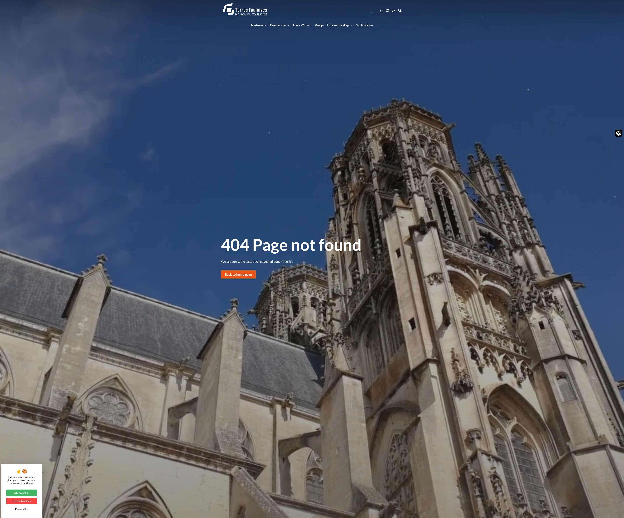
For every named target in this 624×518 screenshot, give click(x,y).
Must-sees (257, 25)
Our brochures (364, 25)
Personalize (21, 509)
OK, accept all (21, 492)
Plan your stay (278, 25)
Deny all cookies (22, 500)
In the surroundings (338, 25)
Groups (319, 25)
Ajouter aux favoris (393, 11)
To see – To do (301, 25)
